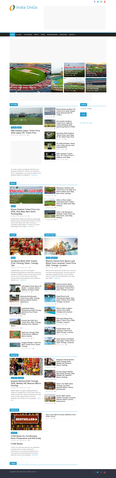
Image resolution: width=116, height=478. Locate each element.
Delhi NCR (14, 378)
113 (56, 129)
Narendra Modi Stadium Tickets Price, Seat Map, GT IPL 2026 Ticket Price (65, 135)
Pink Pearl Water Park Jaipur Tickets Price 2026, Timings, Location (65, 320)
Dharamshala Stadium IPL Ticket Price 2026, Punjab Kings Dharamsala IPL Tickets (66, 112)
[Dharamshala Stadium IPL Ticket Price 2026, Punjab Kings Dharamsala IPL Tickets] (49, 108)
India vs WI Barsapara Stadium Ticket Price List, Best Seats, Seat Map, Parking (96, 86)
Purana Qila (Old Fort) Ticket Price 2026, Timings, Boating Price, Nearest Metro (26, 323)
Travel (43, 34)
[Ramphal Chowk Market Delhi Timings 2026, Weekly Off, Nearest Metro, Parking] (49, 359)
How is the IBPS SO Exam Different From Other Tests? (61, 415)
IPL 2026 (18, 34)
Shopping (21, 378)
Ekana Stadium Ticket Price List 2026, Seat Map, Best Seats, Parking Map (74, 71)
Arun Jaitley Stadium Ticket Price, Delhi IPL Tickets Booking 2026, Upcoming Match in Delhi (65, 124)
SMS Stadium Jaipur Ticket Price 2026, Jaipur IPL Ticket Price (25, 131)
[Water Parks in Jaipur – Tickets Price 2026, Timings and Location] (49, 307)
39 (67, 159)
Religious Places (52, 34)
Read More (35, 175)
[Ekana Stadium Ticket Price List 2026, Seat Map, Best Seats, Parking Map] (74, 64)
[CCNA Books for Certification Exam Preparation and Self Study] (26, 414)
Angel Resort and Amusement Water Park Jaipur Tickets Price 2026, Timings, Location (65, 299)
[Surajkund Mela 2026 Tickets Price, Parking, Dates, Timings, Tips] (26, 239)
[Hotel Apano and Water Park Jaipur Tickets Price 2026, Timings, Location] (49, 338)
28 (97, 90)
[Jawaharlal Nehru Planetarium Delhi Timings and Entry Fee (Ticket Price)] (15, 308)
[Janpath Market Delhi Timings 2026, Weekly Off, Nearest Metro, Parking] (26, 359)
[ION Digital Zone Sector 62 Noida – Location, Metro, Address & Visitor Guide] (15, 285)
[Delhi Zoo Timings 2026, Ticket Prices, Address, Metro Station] (15, 332)
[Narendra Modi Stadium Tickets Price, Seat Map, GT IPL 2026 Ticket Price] (49, 132)
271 (33, 338)
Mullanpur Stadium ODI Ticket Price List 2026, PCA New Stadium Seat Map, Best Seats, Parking (96, 70)
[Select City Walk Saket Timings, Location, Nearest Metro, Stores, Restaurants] (49, 383)
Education (63, 34)
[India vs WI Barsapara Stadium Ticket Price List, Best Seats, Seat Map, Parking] (96, 79)
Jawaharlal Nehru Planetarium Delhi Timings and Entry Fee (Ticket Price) (31, 311)
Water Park (54, 257)
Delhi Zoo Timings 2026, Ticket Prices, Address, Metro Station (30, 334)
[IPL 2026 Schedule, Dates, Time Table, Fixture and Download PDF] (49, 143)
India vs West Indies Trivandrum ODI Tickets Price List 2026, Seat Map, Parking (37, 86)
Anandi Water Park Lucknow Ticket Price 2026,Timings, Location (64, 330)
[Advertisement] (75, 17)
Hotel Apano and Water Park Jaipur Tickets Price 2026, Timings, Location (65, 340)
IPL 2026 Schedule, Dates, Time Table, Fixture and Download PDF (65, 145)
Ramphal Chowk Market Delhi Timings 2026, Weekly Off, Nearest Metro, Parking (65, 362)
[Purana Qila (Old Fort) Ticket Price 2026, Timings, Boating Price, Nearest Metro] (15, 320)
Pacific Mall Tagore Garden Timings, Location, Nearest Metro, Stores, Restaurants (66, 398)
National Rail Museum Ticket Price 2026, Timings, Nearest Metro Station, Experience (30, 299)
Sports (36, 34)
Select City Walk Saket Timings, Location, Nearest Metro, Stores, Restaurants (64, 386)
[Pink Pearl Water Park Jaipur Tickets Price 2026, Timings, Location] (49, 318)
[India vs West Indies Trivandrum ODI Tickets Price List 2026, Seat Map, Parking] (36, 64)
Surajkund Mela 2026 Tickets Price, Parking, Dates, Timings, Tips (25, 263)
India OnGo (26, 7)
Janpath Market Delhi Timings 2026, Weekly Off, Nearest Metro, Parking (26, 383)
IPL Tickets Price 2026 (86, 123)
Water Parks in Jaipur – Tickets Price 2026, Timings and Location (64, 310)
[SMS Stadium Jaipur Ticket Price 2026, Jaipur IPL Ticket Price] (26, 108)
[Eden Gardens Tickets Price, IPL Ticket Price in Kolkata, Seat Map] (49, 153)
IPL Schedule (28, 34)
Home (12, 34)
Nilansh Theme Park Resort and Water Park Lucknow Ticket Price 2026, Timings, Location (61, 263)
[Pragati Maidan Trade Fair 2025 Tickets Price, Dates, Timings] (15, 342)
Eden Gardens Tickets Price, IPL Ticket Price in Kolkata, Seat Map (65, 155)
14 (22, 328)
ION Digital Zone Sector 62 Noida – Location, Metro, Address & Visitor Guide (31, 288)
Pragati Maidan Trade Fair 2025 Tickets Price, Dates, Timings (31, 344)
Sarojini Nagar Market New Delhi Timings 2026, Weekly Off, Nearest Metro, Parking (65, 374)
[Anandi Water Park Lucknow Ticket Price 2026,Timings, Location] (49, 328)
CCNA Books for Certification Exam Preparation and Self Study (26, 437)
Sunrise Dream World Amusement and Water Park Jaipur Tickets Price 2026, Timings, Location (65, 287)
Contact (72, 34)
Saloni (57, 267)
